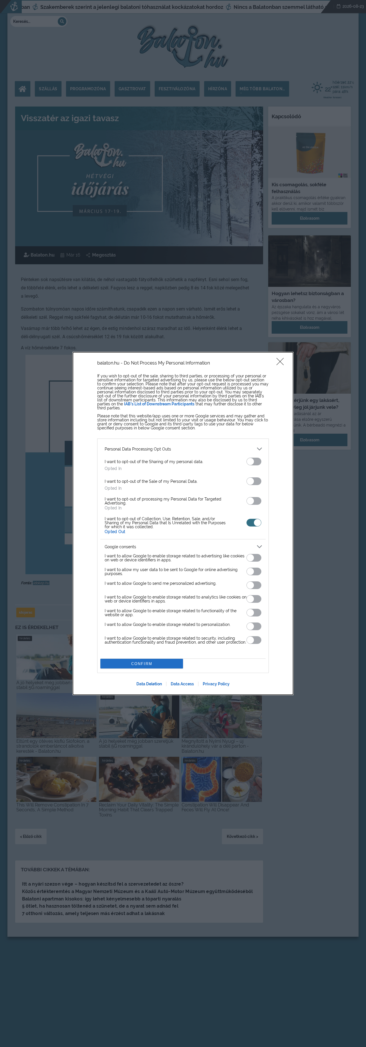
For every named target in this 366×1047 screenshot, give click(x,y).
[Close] (282, 363)
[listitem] (183, 449)
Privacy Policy (216, 684)
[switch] (253, 461)
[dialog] (183, 523)
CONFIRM (141, 664)
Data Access (182, 684)
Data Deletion (149, 684)
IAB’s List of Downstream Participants (159, 404)
